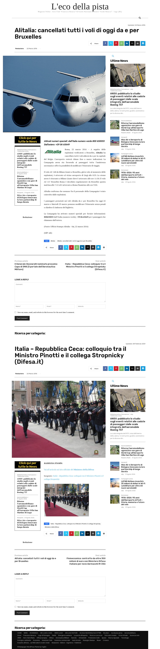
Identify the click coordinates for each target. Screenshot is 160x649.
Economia (36, 640)
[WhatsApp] (121, 43)
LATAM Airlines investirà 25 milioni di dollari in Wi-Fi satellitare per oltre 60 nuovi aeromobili (133, 159)
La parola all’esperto (81, 635)
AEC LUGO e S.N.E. (46, 633)
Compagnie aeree (127, 154)
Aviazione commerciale (62, 640)
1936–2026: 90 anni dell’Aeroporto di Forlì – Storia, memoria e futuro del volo (132, 176)
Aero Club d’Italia (29, 638)
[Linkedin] (127, 43)
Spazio (104, 638)
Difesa (51, 638)
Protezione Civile (94, 638)
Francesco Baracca (29, 635)
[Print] (137, 43)
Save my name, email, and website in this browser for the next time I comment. (46, 312)
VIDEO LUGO (58, 633)
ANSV (19, 638)
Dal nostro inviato (110, 635)
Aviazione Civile (47, 640)
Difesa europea (42, 638)
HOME (19, 633)
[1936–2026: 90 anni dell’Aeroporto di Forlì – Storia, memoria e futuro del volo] (114, 174)
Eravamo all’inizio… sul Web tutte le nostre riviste (33, 643)
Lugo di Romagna (44, 635)
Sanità (54, 635)
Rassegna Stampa (89, 640)
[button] (140, 18)
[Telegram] (143, 43)
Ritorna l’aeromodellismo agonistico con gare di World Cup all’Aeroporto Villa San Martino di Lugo (27, 182)
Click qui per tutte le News (27, 139)
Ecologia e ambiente (24, 640)
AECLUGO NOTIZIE (71, 633)
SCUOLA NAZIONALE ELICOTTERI (90, 633)
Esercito (74, 638)
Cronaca (106, 640)
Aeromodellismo (22, 172)
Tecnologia (125, 638)
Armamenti (82, 638)
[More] (103, 247)
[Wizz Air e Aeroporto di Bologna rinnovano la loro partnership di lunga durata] (114, 141)
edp (131, 89)
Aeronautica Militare (62, 638)
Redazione (19, 48)
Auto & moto (76, 640)
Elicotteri (106, 633)
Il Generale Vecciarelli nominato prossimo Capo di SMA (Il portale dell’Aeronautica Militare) (36, 267)
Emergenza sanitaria (65, 635)
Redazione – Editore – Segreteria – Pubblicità (66, 643)
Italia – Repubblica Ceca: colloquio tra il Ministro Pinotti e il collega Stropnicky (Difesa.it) (85, 267)
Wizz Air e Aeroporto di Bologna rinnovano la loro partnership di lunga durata (27, 198)
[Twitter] (110, 43)
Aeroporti (20, 192)
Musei (99, 640)
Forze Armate (123, 635)
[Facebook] (105, 43)
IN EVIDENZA (34, 633)
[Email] (132, 43)
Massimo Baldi (125, 132)
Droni (19, 635)
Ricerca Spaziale (113, 638)
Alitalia (53, 241)
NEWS (26, 633)
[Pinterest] (116, 43)
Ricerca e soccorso (96, 635)
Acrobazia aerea (116, 633)
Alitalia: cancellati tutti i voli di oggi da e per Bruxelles (74, 241)
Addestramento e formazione (26, 149)
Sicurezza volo (134, 635)
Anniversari (124, 170)
